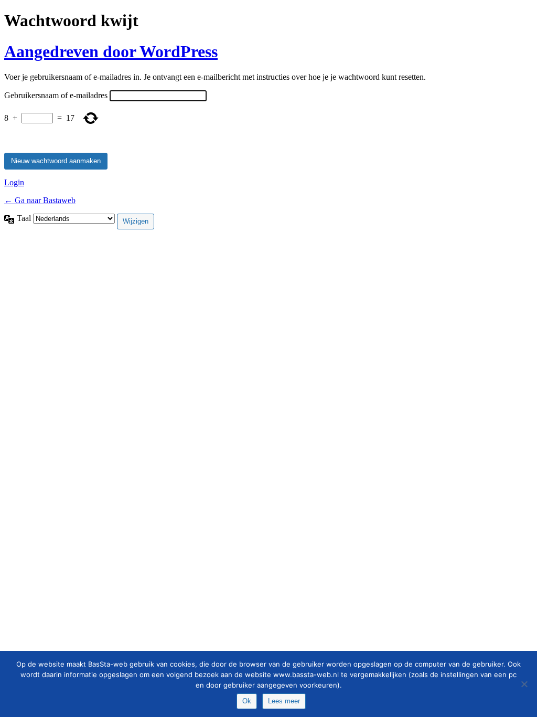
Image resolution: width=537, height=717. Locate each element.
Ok (246, 701)
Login (14, 182)
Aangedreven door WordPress (111, 51)
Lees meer (284, 701)
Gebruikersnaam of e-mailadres (56, 95)
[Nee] (524, 684)
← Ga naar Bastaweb (40, 200)
